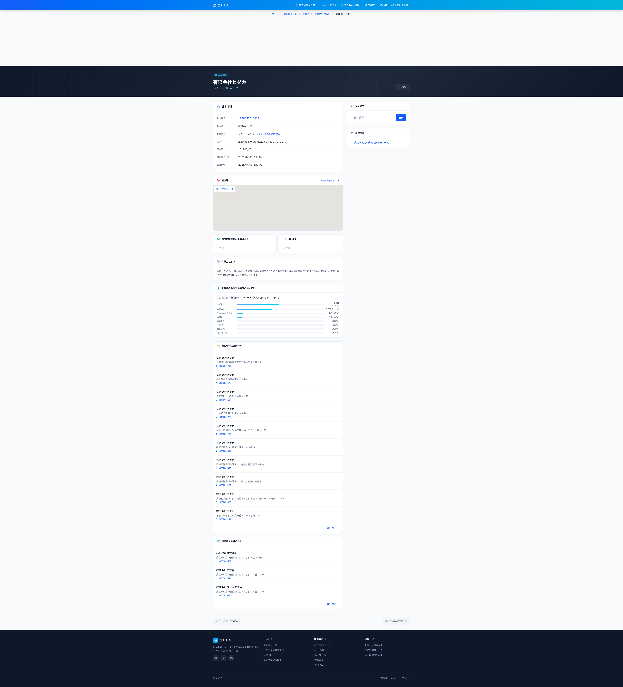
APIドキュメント (322, 645)
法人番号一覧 (270, 645)
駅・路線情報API (373, 654)
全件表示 (331, 527)
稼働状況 (318, 659)
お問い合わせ (401, 5)
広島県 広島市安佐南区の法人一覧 (371, 142)
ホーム (275, 13)
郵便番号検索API (373, 645)
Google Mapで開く (327, 180)
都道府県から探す (308, 5)
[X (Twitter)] (223, 658)
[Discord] (216, 658)
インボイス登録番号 (273, 649)
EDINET (372, 5)
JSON (404, 87)
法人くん (223, 5)
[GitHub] (231, 658)
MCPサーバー (321, 654)
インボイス (330, 5)
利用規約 (384, 678)
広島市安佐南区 (322, 13)
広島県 (305, 13)
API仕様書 (319, 649)
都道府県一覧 (290, 13)
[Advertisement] (311, 42)
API (385, 5)
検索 (400, 117)
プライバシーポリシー (400, 678)
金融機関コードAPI (374, 649)
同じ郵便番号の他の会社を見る (266, 134)
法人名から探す (352, 5)
